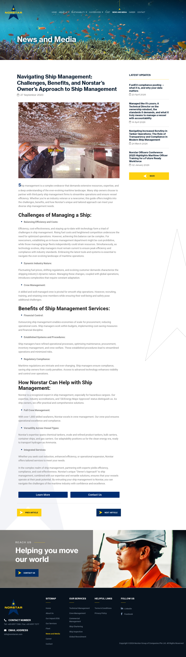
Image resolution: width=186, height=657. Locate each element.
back (152, 176)
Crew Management (77, 613)
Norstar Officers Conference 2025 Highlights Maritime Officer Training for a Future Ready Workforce (148, 157)
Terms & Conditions (103, 608)
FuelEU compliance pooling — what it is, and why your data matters (146, 87)
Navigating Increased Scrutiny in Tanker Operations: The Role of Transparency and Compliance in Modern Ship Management (148, 135)
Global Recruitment (77, 637)
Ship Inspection (76, 632)
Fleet (107, 12)
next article (111, 512)
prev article (31, 512)
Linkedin (128, 609)
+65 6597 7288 (14, 624)
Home (54, 12)
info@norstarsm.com (13, 634)
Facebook (128, 614)
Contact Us (29, 573)
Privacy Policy (101, 613)
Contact (141, 12)
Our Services (95, 12)
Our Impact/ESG (53, 618)
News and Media (119, 12)
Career (132, 12)
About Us (63, 12)
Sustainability (78, 12)
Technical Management (79, 608)
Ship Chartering (76, 626)
